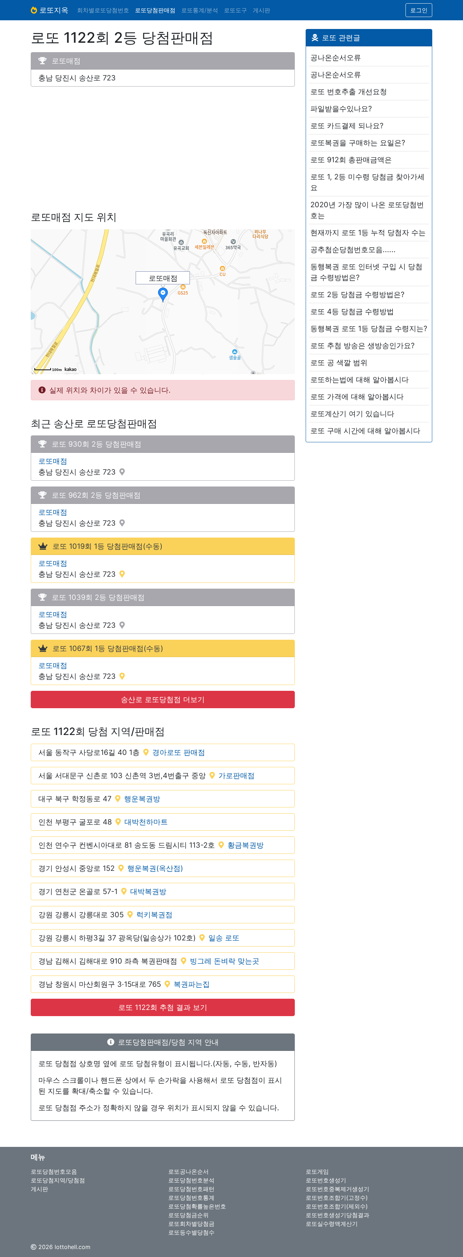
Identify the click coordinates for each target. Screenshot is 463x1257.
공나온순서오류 (335, 57)
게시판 (261, 10)
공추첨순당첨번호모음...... (353, 249)
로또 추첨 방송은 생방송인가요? (362, 345)
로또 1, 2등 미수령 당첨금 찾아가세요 (367, 182)
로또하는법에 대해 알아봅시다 (359, 379)
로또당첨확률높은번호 (197, 1206)
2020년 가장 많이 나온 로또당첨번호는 (367, 210)
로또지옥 (52, 10)
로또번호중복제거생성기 (337, 1189)
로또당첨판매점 (155, 10)
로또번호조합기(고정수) (337, 1197)
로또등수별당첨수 (191, 1232)
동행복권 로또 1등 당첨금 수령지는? (368, 328)
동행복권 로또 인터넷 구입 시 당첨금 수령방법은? (366, 272)
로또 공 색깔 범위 (339, 362)
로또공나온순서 (188, 1171)
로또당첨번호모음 (54, 1171)
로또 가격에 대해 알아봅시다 (357, 396)
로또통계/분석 (199, 10)
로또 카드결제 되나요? (346, 125)
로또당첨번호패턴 (191, 1189)
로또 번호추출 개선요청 (348, 91)
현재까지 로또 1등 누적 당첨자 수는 (368, 232)
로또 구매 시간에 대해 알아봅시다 (365, 430)
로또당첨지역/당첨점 (58, 1180)
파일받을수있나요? (341, 108)
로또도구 (235, 10)
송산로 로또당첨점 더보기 (163, 699)
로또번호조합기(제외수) (337, 1206)
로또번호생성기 (326, 1180)
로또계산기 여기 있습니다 (352, 413)
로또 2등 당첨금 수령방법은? (357, 294)
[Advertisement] (163, 143)
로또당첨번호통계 (191, 1197)
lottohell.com (72, 1246)
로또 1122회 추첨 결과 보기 (162, 1007)
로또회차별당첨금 (191, 1223)
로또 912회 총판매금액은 (351, 159)
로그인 (419, 10)
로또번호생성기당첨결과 (337, 1215)
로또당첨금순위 (188, 1215)
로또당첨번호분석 (191, 1180)
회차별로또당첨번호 (103, 10)
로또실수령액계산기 (332, 1223)
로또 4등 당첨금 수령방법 (352, 311)
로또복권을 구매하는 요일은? (357, 142)
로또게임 (317, 1171)
